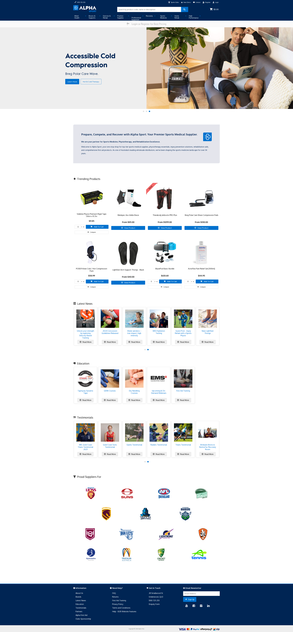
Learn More (72, 81)
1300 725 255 (154, 600)
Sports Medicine (163, 17)
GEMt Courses (110, 391)
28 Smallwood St (156, 593)
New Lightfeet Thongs (208, 332)
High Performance (193, 17)
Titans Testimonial (183, 445)
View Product (129, 228)
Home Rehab (177, 17)
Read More (86, 342)
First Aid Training (183, 391)
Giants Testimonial (134, 445)
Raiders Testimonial (159, 445)
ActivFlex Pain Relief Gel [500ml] (201, 268)
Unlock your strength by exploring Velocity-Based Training (85, 334)
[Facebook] (193, 606)
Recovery (149, 16)
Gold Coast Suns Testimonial (110, 446)
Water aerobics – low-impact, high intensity (134, 333)
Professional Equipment (136, 19)
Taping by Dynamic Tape (85, 392)
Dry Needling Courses (134, 392)
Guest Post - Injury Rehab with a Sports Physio (183, 333)
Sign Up (191, 599)
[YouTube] (186, 606)
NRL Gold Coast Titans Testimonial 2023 (85, 447)
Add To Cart (99, 227)
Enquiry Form (154, 604)
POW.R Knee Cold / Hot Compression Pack (91, 269)
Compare (93, 232)
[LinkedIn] (208, 606)
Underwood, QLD (156, 597)
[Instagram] (201, 606)
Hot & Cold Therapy (91, 81)
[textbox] (149, 9)
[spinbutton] (78, 227)
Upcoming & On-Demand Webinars (158, 392)
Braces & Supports (92, 17)
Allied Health (76, 17)
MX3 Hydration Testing (159, 332)
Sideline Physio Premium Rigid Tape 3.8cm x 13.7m (91, 215)
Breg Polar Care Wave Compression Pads (201, 215)
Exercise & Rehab (107, 17)
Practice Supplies (120, 17)
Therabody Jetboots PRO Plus (165, 215)
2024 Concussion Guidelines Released (110, 332)
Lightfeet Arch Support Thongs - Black (128, 270)
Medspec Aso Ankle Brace (128, 215)
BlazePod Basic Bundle (164, 268)
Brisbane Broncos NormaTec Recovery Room (207, 447)
